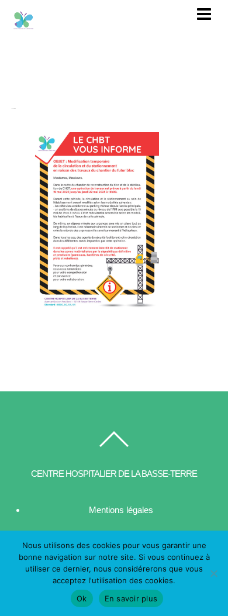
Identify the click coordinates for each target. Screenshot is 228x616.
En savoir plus (131, 598)
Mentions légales (121, 510)
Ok (82, 598)
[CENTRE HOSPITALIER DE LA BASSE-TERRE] (23, 27)
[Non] (213, 573)
